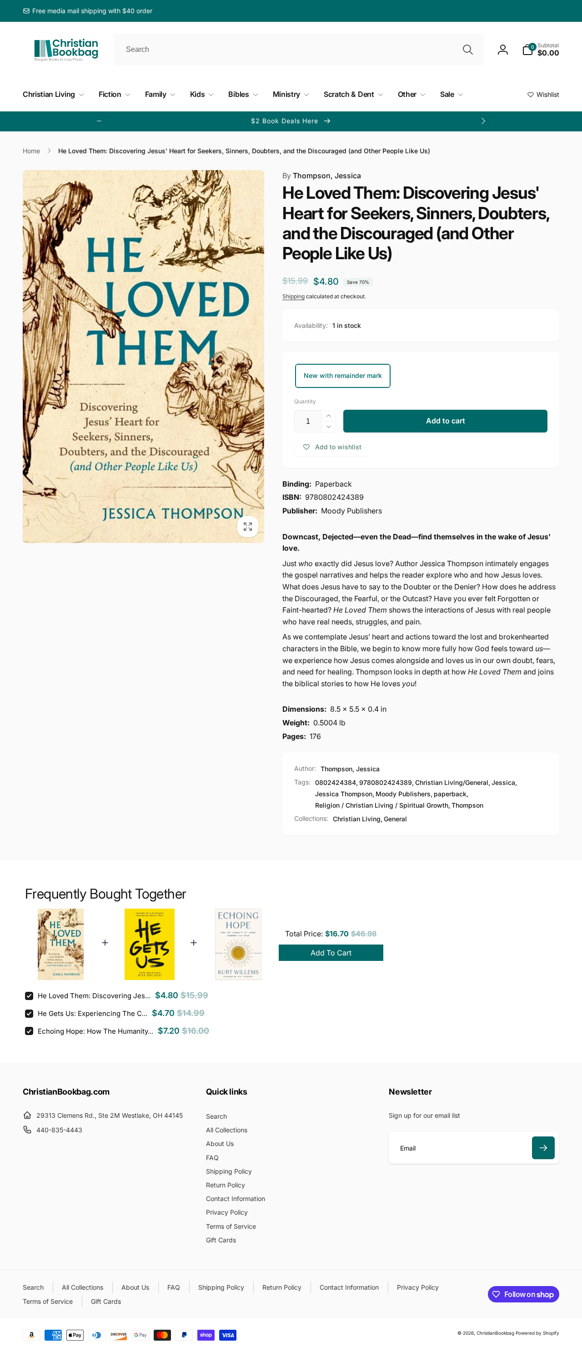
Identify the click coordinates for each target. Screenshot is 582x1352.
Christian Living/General (451, 782)
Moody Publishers (403, 794)
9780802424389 (385, 782)
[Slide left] (99, 121)
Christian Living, (357, 819)
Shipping (293, 296)
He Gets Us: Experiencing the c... (92, 1013)
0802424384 (335, 782)
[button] (540, 49)
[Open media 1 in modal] (143, 356)
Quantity (305, 401)
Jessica (503, 782)
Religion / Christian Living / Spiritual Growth (381, 805)
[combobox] (299, 49)
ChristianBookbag (495, 1333)
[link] (87, 11)
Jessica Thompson (343, 794)
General (395, 819)
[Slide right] (482, 121)
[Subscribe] (543, 1147)
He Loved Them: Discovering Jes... (94, 995)
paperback (450, 794)
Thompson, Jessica (321, 175)
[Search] (468, 49)
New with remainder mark (343, 375)
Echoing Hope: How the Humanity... (95, 1031)
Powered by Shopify (537, 1333)
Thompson (467, 805)
